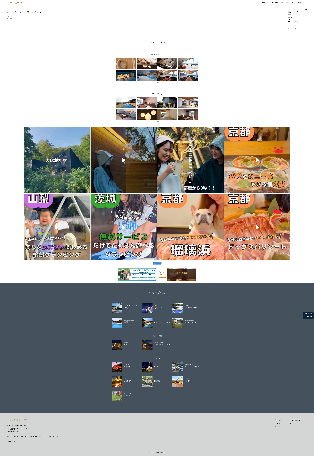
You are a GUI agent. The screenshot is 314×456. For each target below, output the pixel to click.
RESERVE (301, 2)
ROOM (271, 2)
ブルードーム (127, 364)
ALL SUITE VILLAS (191, 308)
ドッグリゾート (157, 364)
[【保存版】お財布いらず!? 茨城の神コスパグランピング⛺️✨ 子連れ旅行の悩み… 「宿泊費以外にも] (124, 227)
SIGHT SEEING (290, 2)
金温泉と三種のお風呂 (129, 320)
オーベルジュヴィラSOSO (162, 344)
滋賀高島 (157, 381)
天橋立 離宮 (127, 342)
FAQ (282, 2)
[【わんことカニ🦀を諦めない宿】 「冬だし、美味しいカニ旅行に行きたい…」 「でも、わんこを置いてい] (257, 227)
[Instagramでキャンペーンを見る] (135, 277)
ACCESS (279, 426)
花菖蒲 (126, 322)
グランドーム (127, 379)
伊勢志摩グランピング (190, 364)
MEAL (277, 2)
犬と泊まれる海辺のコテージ (191, 320)
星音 (125, 344)
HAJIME (156, 367)
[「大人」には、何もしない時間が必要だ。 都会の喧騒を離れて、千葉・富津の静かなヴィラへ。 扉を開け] (124, 160)
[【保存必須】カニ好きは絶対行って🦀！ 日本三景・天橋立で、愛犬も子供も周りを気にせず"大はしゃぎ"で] (190, 227)
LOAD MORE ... (157, 82)
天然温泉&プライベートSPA (130, 305)
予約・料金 (11, 441)
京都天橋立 (127, 367)
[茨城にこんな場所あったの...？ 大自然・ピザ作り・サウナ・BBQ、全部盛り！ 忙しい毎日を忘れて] (57, 160)
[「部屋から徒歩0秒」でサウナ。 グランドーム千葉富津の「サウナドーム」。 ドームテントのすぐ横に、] (190, 160)
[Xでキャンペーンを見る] (142, 277)
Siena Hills (156, 320)
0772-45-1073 (23, 429)
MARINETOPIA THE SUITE (162, 322)
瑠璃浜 (126, 308)
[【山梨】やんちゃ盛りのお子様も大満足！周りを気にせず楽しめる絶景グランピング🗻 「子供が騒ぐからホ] (57, 227)
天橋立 (155, 305)
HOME (264, 2)
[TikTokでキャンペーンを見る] (149, 277)
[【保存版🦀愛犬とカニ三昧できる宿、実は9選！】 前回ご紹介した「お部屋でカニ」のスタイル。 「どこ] (257, 160)
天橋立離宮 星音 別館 (159, 342)
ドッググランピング (189, 379)
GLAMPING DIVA (190, 322)
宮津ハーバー (158, 308)
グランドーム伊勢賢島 (192, 367)
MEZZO (186, 305)
